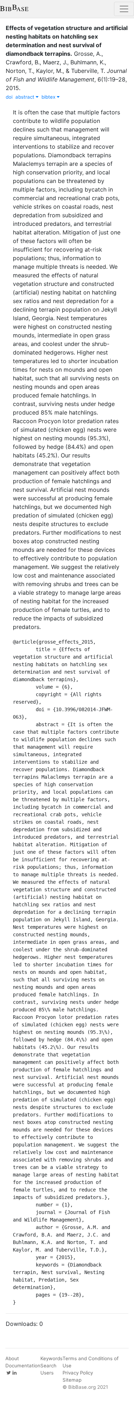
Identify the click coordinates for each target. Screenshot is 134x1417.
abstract (25, 97)
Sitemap (72, 1380)
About (12, 1358)
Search (48, 1365)
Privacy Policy (78, 1373)
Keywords (51, 1358)
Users (47, 1373)
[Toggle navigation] (124, 9)
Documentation (22, 1365)
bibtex (49, 97)
